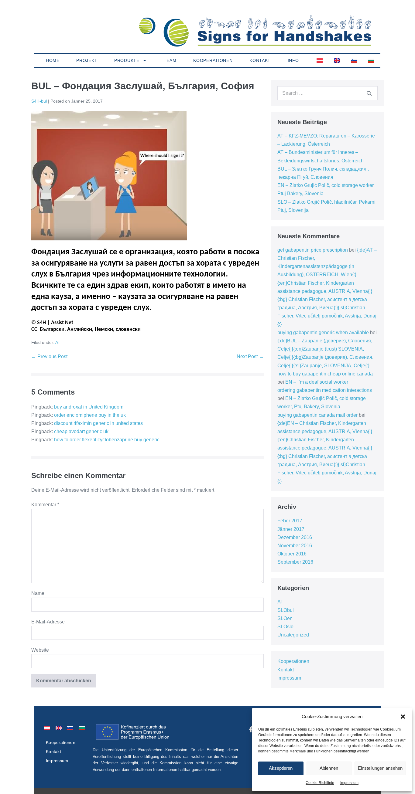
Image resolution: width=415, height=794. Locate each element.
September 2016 (295, 562)
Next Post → (250, 356)
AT (57, 342)
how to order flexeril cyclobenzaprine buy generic (106, 439)
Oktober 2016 (292, 553)
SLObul (285, 610)
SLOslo (285, 626)
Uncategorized (293, 634)
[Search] (369, 93)
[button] (403, 717)
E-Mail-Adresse (48, 621)
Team (170, 60)
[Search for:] (327, 93)
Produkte (126, 60)
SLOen (285, 618)
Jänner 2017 (290, 529)
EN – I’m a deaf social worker (316, 382)
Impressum (349, 783)
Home (53, 60)
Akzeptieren (281, 768)
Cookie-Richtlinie (320, 783)
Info (293, 60)
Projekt (86, 60)
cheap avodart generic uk (81, 431)
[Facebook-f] (250, 729)
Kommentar (45, 504)
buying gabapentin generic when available (323, 332)
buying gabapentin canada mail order (317, 415)
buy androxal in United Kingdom (88, 406)
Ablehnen (329, 768)
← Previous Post (49, 356)
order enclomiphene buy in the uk (90, 415)
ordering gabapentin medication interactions (324, 390)
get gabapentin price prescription (312, 250)
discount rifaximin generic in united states (98, 423)
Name (37, 593)
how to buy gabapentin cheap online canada (325, 373)
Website (40, 650)
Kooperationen (212, 60)
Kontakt (260, 60)
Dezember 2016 (294, 537)
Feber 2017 (289, 520)
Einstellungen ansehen (380, 768)
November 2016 (294, 545)
